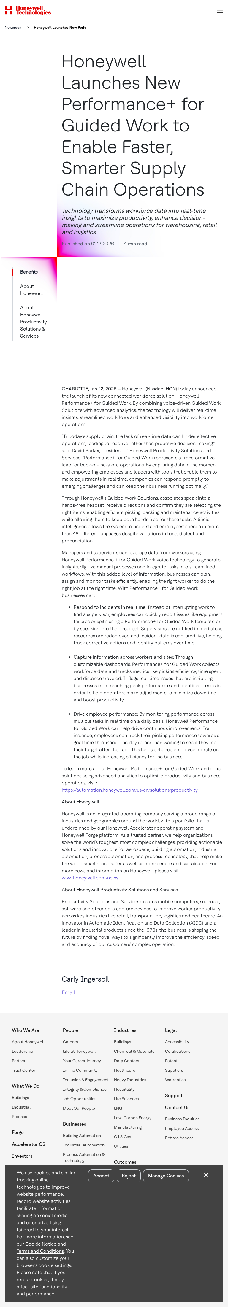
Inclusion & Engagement (86, 1079)
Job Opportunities (79, 1098)
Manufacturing (128, 1127)
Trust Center (23, 1070)
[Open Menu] (219, 10)
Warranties (175, 1079)
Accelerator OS (28, 1144)
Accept (101, 1176)
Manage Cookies (166, 1176)
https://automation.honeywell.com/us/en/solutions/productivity (129, 790)
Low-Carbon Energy (132, 1117)
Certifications (177, 1051)
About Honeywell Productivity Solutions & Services (33, 322)
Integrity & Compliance (85, 1089)
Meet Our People (79, 1108)
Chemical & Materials (134, 1051)
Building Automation (82, 1135)
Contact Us (177, 1107)
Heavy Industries (130, 1079)
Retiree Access (179, 1138)
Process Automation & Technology (83, 1157)
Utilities (121, 1146)
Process (19, 1116)
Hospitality (124, 1089)
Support (174, 1095)
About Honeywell (31, 289)
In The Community (80, 1070)
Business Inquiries (182, 1119)
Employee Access (182, 1128)
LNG (118, 1108)
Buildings (20, 1097)
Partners (20, 1060)
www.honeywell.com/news (90, 878)
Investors (22, 1156)
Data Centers (126, 1060)
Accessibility (177, 1041)
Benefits (29, 272)
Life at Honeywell (79, 1051)
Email (68, 992)
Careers (70, 1041)
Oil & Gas (122, 1136)
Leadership (22, 1051)
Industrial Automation (83, 1145)
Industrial (21, 1107)
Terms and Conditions (40, 1251)
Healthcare (124, 1070)
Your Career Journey (82, 1060)
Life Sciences (126, 1098)
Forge (18, 1132)
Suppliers (174, 1070)
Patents (172, 1060)
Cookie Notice (40, 1244)
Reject (129, 1176)
